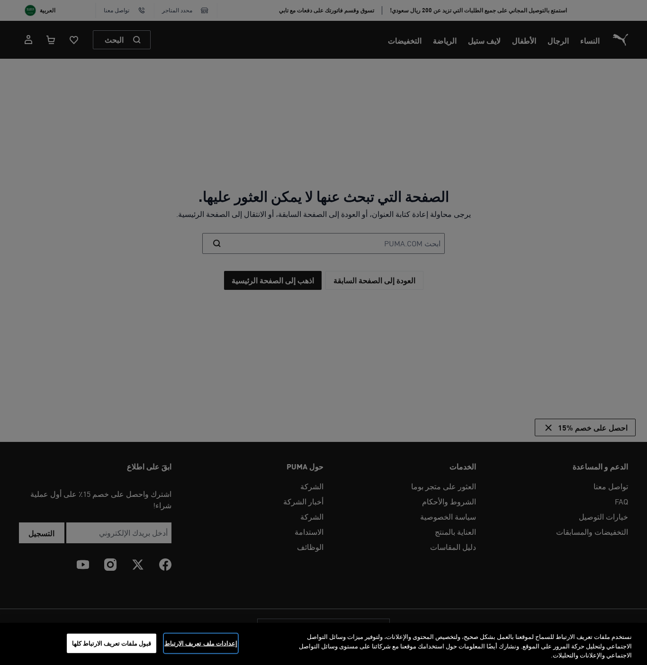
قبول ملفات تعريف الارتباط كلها (112, 643)
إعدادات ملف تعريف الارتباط (200, 643)
